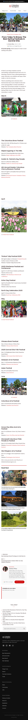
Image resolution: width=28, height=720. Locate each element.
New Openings (5, 660)
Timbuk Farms (21, 259)
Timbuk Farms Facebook (8, 234)
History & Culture (6, 698)
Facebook (15, 118)
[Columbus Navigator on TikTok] (13, 645)
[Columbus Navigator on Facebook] (3, 645)
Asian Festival (10, 372)
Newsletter (4, 703)
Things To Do (5, 10)
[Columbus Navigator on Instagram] (6, 645)
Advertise (4, 705)
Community (5, 687)
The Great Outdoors (6, 674)
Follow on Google (9, 581)
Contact (4, 708)
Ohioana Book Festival (12, 346)
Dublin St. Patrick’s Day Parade (14, 163)
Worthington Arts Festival (13, 457)
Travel (25, 10)
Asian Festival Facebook (8, 319)
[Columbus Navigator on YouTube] (10, 645)
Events (3, 671)
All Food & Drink (5, 655)
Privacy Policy (14, 717)
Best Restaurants (6, 653)
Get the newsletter (19, 581)
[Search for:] (14, 628)
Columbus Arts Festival (12, 405)
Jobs (3, 689)
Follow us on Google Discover (15, 46)
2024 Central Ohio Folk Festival (14, 356)
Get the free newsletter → (20, 1)
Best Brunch (5, 658)
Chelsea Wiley (13, 568)
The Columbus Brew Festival (13, 147)
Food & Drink (13, 10)
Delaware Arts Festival (12, 364)
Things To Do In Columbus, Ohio (14, 34)
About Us (4, 700)
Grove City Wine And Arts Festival (15, 435)
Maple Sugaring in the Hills (13, 155)
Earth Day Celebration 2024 (13, 295)
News (19, 10)
